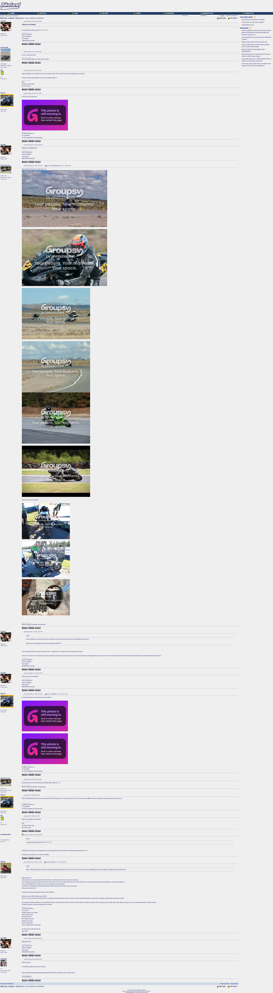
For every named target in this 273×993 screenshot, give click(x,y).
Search (10, 15)
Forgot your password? (231, 15)
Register (2, 15)
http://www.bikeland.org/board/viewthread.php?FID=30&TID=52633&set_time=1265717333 (48, 972)
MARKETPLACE (208, 13)
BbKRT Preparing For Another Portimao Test (254, 42)
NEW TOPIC (222, 18)
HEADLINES (244, 28)
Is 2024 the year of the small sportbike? (253, 22)
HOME (12, 13)
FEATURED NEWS (246, 17)
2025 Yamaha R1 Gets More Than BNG (253, 19)
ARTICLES (43, 13)
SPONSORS (170, 13)
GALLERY (105, 13)
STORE (138, 13)
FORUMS (11, 18)
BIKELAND (3, 18)
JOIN (76, 13)
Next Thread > (234, 983)
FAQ (6, 15)
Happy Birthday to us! (248, 25)
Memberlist (15, 15)
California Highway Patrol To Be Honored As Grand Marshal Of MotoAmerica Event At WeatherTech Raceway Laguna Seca (256, 32)
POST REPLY (234, 18)
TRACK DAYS (19, 18)
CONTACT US (249, 13)
